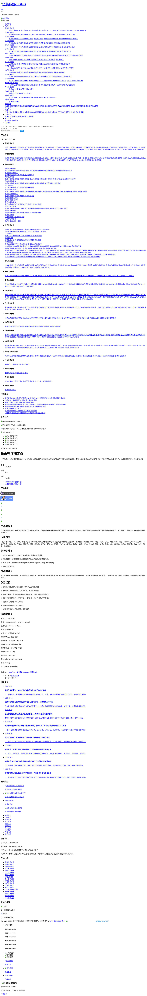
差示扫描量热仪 (34, 81)
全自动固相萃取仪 (28, 297)
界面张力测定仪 (139, 335)
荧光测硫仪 (107, 307)
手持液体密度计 (36, 60)
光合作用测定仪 (24, 47)
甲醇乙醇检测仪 (22, 208)
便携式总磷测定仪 (36, 244)
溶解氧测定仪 (76, 250)
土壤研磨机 (107, 149)
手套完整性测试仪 (46, 337)
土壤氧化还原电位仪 (95, 149)
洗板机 (121, 276)
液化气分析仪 (126, 307)
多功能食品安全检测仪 (26, 175)
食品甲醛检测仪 (10, 196)
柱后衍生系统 (135, 297)
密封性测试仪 (116, 335)
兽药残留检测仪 (10, 183)
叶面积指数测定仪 (101, 265)
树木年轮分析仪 (139, 265)
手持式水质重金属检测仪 (14, 248)
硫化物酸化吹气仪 (58, 252)
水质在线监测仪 (85, 252)
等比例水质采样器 (45, 252)
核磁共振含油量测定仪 (114, 158)
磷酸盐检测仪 (45, 246)
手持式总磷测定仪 (11, 244)
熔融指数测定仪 (29, 347)
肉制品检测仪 (38, 39)
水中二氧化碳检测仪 (72, 252)
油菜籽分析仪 (76, 158)
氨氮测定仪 (66, 43)
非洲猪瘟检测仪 (54, 51)
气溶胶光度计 (29, 286)
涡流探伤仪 (23, 97)
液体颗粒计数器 (76, 299)
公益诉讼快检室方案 (91, 106)
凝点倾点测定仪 (46, 64)
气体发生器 (80, 297)
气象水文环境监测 (11, 83)
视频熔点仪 (13, 72)
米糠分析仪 (102, 158)
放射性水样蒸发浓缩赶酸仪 (56, 297)
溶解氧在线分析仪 (23, 254)
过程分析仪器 (9, 91)
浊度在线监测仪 (72, 254)
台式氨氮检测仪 (22, 240)
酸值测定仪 (56, 64)
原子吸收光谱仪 (68, 68)
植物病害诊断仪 (69, 47)
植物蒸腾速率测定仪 (126, 265)
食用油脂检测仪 (10, 202)
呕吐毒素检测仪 (35, 212)
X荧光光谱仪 (42, 68)
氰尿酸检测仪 (20, 252)
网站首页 (8, 24)
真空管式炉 (27, 337)
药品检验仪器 (9, 70)
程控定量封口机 (113, 276)
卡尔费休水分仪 (26, 64)
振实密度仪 (13, 81)
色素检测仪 (30, 196)
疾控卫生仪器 (9, 53)
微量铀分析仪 (22, 76)
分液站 (44, 60)
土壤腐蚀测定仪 (117, 149)
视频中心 (8, 110)
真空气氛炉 (36, 337)
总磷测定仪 (9, 242)
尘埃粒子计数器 (26, 55)
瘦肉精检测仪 (35, 179)
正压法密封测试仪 (127, 335)
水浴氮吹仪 (104, 295)
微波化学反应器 (40, 297)
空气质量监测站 (32, 85)
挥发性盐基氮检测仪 (12, 179)
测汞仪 (96, 284)
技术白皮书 (22, 116)
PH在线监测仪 (35, 254)
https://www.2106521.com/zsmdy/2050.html (23, 672)
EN (2, 9)
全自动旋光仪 (71, 297)
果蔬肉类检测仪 (70, 179)
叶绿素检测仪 (13, 47)
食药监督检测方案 (50, 106)
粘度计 (27, 299)
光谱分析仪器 (9, 66)
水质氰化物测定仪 (74, 257)
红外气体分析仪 (64, 55)
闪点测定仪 (36, 64)
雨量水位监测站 (77, 356)
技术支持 (8, 114)
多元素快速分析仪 (41, 347)
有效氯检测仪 (113, 250)
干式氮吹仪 (96, 295)
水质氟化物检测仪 (61, 257)
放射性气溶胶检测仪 (17, 286)
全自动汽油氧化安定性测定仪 (22, 309)
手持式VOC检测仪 (15, 89)
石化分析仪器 (9, 62)
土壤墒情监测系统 (20, 85)
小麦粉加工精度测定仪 (131, 158)
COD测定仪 (58, 43)
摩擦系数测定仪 (73, 337)
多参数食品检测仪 (11, 175)
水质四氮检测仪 (34, 246)
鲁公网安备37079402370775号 (84, 921)
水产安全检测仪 (10, 187)
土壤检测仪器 (9, 28)
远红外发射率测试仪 (55, 68)
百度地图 (8, 832)
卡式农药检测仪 (35, 171)
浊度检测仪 (32, 250)
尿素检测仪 (73, 192)
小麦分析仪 (85, 158)
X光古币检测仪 (32, 68)
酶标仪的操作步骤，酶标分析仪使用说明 (19, 402)
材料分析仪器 (9, 78)
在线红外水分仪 (26, 93)
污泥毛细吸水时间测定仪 (77, 335)
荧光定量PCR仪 (65, 51)
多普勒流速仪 (121, 356)
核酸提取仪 (92, 276)
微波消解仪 (13, 60)
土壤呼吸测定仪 (101, 147)
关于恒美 (8, 118)
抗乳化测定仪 (65, 64)
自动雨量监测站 (44, 85)
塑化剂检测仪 (96, 160)
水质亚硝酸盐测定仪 (63, 250)
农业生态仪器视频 (11, 112)
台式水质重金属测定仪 (31, 248)
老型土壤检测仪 (26, 30)
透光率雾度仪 (74, 347)
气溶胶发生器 (91, 335)
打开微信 (4, 994)
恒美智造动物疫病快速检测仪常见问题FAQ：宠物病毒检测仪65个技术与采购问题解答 (35, 404)
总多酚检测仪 (37, 204)
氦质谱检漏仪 (32, 97)
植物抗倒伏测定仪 (28, 267)
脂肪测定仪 (88, 295)
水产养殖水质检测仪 (20, 250)
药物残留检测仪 (49, 39)
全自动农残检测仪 (47, 171)
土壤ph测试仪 (40, 149)
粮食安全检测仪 (72, 160)
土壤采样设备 (128, 149)
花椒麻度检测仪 (18, 217)
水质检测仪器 (9, 41)
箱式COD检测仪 (36, 236)
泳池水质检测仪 (123, 250)
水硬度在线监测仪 (84, 254)
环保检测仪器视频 (77, 112)
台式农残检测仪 (10, 171)
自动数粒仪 (54, 160)
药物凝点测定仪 (59, 72)
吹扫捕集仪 (66, 299)
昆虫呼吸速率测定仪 (103, 335)
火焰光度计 (131, 295)
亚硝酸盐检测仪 (25, 192)
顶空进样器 (100, 297)
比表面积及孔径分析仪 (56, 347)
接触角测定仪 (18, 337)
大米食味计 (49, 34)
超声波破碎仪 (47, 299)
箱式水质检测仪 (22, 231)
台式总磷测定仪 (24, 244)
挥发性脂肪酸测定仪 (23, 257)
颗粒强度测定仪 (22, 81)
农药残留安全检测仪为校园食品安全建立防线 (21, 400)
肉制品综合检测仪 (46, 179)
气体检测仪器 (9, 87)
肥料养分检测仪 (113, 147)
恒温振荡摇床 (57, 299)
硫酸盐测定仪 (95, 257)
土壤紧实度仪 (58, 149)
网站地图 (8, 834)
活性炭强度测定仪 (53, 76)
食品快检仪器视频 (24, 112)
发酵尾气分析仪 (14, 93)
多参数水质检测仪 (46, 43)
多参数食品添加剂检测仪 (50, 192)
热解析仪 (114, 297)
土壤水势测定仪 (82, 149)
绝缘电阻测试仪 (60, 81)
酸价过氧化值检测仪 (25, 204)
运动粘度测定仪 (72, 307)
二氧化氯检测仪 (50, 250)
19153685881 (13, 484)
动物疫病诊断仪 (73, 276)
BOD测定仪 (64, 246)
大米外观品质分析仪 (42, 160)
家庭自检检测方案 (11, 106)
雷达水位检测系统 (68, 85)
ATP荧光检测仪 (14, 51)
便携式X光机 (21, 68)
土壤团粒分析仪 (138, 149)
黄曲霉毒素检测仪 (23, 212)
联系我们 (8, 123)
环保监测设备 (9, 99)
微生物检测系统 (30, 51)
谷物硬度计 (62, 160)
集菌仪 (111, 284)
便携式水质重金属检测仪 (48, 248)
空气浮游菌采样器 (38, 55)
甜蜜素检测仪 (82, 192)
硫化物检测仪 (86, 257)
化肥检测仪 (133, 147)
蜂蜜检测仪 (32, 208)
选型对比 (15, 116)
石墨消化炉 (64, 295)
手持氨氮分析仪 (10, 240)
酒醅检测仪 (94, 158)
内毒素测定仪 (35, 72)
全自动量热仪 (116, 307)
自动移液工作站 (87, 299)
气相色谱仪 (140, 295)
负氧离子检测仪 (14, 55)
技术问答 (30, 116)
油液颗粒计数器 (14, 64)
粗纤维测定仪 (73, 295)
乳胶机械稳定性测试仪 (118, 345)
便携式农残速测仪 (23, 171)
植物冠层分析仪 (46, 47)
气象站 (11, 85)
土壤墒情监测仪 (14, 149)
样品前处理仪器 (10, 219)
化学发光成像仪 (102, 276)
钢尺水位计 (98, 356)
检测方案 (8, 104)
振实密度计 (15, 676)
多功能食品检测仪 (26, 39)
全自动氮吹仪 (114, 295)
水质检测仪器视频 (50, 112)
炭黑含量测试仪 (17, 347)
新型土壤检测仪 (14, 30)
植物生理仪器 (9, 45)
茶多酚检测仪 (64, 192)
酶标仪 (22, 51)
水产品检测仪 (60, 39)
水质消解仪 (123, 295)
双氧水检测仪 (36, 192)
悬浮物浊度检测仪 (101, 250)
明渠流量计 (112, 356)
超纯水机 (107, 297)
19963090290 (13, 482)
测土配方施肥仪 (52, 30)
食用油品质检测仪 (11, 204)
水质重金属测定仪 (74, 246)
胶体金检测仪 (41, 183)
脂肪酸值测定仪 (14, 34)
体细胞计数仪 (63, 208)
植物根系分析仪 (77, 265)
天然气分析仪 (136, 307)
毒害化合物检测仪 (11, 194)
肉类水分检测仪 (58, 179)
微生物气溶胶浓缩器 (86, 284)
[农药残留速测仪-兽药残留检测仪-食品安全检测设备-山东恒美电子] (13, 4)
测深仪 (105, 356)
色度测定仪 (40, 250)
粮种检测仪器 (9, 32)
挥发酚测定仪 (36, 257)
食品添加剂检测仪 (71, 39)
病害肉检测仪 (25, 179)
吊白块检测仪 (21, 196)
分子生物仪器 (9, 49)
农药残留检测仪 (14, 39)
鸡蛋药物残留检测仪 (53, 183)
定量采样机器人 (120, 284)
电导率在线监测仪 (59, 254)
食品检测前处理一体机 (13, 221)
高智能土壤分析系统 (39, 30)
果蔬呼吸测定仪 (113, 265)
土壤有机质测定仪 (89, 147)
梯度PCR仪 (83, 276)
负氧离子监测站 (56, 85)
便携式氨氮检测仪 (34, 240)
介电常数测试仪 (132, 345)
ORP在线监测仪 (97, 254)
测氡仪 (128, 284)
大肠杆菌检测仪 (42, 51)
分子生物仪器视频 (64, 112)
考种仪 (15, 160)
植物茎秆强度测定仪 (42, 267)
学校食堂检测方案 (24, 106)
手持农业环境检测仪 (27, 149)
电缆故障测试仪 (66, 76)
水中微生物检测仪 (87, 250)
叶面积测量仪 (35, 47)
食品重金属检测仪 (11, 198)
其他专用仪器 (9, 74)
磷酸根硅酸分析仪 (47, 257)
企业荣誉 (15, 120)
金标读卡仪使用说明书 (13, 408)
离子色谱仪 (17, 297)
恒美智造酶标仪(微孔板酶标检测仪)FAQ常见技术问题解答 (25, 406)
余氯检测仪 (9, 250)
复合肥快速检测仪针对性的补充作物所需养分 (21, 411)
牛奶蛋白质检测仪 (43, 208)
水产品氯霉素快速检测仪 (25, 187)
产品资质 (8, 120)
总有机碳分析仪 (14, 43)
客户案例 (8, 108)
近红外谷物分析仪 (60, 34)
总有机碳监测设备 (109, 254)
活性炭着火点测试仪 (103, 345)
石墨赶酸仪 (51, 60)
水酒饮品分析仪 (10, 206)
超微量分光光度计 (23, 60)
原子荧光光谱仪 (76, 318)
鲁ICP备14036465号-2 (56, 921)
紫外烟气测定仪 (14, 102)
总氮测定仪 (9, 246)
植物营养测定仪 (57, 47)
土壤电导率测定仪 (69, 149)
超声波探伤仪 (13, 97)
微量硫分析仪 (104, 284)
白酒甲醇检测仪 (10, 208)
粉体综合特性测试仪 (47, 81)
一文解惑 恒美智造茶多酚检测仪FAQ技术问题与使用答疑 (25, 413)
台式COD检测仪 (24, 236)
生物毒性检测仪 (34, 43)
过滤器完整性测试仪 (60, 337)
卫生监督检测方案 (77, 106)
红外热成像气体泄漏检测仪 (46, 97)
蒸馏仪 (81, 295)
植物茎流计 (9, 267)
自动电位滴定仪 (90, 297)
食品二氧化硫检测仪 (12, 192)
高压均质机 (20, 299)
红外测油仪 (24, 43)
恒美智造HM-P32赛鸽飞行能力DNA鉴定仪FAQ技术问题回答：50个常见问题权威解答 (35, 398)
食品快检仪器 (9, 36)
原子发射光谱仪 (99, 318)
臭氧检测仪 (11, 252)
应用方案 (8, 116)
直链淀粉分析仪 (26, 34)
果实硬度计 (17, 267)
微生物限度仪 (136, 284)
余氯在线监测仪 (10, 254)
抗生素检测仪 (21, 183)
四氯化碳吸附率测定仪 (87, 345)
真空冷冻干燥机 (36, 299)
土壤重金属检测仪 (79, 30)
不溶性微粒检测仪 (46, 72)
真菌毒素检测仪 (10, 210)
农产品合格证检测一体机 (63, 171)
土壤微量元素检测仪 (65, 30)
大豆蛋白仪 (71, 34)
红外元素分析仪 (87, 318)
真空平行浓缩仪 (124, 297)
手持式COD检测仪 (11, 236)
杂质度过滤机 (32, 76)
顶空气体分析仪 (28, 89)
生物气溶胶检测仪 (51, 55)
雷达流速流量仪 (88, 356)
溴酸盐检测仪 (55, 246)
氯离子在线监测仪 (46, 254)
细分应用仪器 (129, 276)
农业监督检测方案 (64, 106)
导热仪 (67, 347)
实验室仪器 (9, 57)
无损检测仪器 (9, 95)
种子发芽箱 (31, 160)
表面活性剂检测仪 (31, 252)
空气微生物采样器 (76, 55)
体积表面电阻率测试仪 (75, 81)
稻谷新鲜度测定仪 (38, 34)
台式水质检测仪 (10, 231)
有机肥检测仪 (124, 147)
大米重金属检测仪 (85, 160)
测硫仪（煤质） (97, 307)
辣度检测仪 (9, 217)
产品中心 (8, 26)
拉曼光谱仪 (13, 68)
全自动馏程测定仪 (84, 307)
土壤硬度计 (49, 149)
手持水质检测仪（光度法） (37, 231)
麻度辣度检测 (9, 215)
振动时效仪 (9, 337)
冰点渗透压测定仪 (23, 72)
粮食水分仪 (22, 160)
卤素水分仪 (13, 76)
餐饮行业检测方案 (37, 106)
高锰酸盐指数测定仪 (20, 246)
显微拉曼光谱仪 (110, 318)
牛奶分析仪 (54, 208)
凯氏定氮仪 (60, 60)
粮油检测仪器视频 (37, 112)
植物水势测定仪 (88, 265)
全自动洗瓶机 (42, 76)
